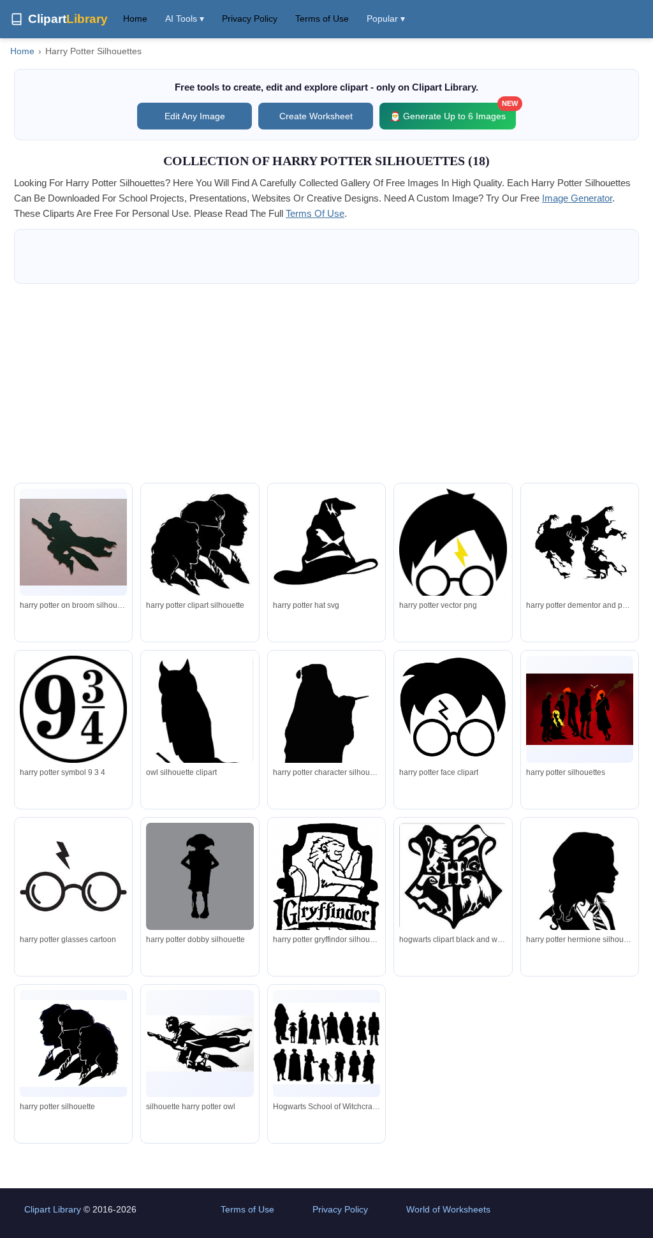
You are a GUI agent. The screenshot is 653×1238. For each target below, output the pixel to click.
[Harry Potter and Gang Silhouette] (579, 709)
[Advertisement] (326, 383)
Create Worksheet (316, 116)
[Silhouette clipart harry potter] (73, 1043)
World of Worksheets (448, 1209)
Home (135, 18)
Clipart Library (52, 1209)
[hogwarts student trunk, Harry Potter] (452, 876)
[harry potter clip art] (579, 896)
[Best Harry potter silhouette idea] (326, 542)
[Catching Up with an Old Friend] (452, 709)
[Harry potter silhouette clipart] (579, 542)
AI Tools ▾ (184, 18)
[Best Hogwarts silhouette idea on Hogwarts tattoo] (73, 709)
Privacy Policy (249, 18)
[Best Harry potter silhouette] (452, 544)
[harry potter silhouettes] (199, 876)
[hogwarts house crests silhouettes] (326, 888)
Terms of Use (322, 18)
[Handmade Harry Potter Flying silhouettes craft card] (73, 542)
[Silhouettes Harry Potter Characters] (199, 1043)
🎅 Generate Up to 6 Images (453, 112)
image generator (577, 198)
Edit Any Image (195, 116)
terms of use (315, 213)
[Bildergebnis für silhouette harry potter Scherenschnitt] (199, 721)
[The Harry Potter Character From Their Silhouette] (326, 727)
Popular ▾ (386, 18)
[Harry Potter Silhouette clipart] (73, 876)
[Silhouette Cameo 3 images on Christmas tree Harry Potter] (199, 543)
